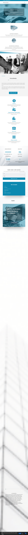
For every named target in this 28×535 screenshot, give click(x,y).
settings (3, 534)
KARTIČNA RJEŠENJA (14, 33)
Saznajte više (14, 17)
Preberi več (14, 222)
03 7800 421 (4, 0)
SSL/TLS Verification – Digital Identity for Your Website (14, 211)
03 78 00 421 (5, 187)
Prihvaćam (20, 533)
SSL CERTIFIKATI (14, 9)
